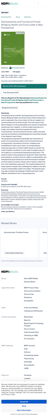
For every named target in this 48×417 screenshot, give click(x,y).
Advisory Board (29, 281)
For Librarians (29, 338)
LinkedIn (27, 378)
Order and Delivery (31, 307)
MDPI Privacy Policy (31, 287)
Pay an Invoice (29, 329)
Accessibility (28, 300)
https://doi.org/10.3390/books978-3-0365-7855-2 (17, 81)
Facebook (27, 375)
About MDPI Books (31, 278)
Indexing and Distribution (33, 311)
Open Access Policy (31, 332)
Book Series (28, 317)
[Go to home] (9, 3)
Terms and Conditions (32, 291)
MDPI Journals (29, 345)
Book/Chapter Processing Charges (33, 324)
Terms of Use (29, 294)
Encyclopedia (29, 365)
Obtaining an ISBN (31, 335)
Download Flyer (6, 17)
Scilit (26, 349)
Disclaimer (28, 297)
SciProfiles (28, 362)
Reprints (27, 320)
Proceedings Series (31, 355)
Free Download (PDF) (11, 92)
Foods (35, 102)
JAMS (26, 368)
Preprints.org (29, 358)
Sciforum (27, 352)
